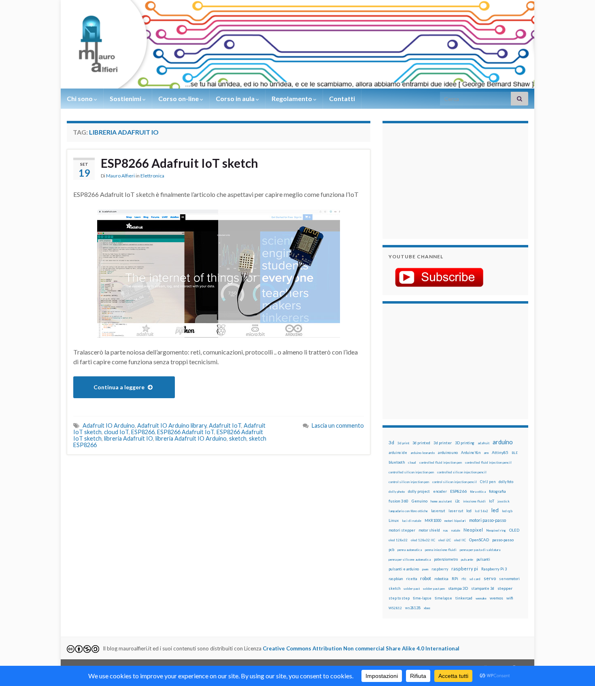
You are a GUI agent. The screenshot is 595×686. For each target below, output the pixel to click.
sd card (475, 579)
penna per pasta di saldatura (480, 550)
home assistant (441, 501)
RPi (455, 578)
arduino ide (398, 453)
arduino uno (448, 452)
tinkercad (463, 598)
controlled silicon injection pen (411, 472)
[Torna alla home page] (297, 44)
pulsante (467, 559)
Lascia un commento (338, 425)
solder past (412, 589)
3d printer (443, 443)
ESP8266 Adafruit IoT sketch (179, 163)
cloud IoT (116, 431)
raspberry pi (464, 568)
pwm (425, 569)
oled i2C (444, 540)
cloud (412, 462)
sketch (237, 438)
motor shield (429, 530)
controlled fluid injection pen (440, 462)
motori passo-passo (487, 520)
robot (425, 578)
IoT (491, 501)
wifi (509, 597)
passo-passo (503, 539)
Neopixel (473, 529)
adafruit (483, 443)
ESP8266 (143, 431)
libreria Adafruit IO (128, 438)
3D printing (464, 443)
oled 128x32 (398, 540)
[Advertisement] (439, 179)
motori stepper (402, 530)
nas (445, 530)
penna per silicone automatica (410, 559)
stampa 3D (458, 588)
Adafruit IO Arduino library (171, 425)
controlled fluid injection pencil (488, 462)
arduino (503, 442)
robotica (441, 578)
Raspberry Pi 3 (494, 569)
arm (486, 453)
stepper (504, 588)
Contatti (342, 98)
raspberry (439, 569)
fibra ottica (478, 492)
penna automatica (409, 550)
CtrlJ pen (487, 482)
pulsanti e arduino (404, 569)
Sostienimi (126, 98)
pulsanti (483, 559)
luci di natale (411, 521)
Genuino (419, 500)
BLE (515, 453)
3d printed (421, 443)
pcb (391, 549)
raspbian (396, 578)
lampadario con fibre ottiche (408, 511)
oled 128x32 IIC (423, 540)
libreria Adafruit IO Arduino (191, 438)
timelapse (443, 598)
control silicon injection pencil (454, 482)
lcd (469, 510)
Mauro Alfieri (120, 176)
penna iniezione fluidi (441, 550)
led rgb (507, 511)
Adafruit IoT (225, 425)
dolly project (419, 491)
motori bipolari (455, 521)
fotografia (497, 491)
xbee (427, 608)
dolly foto (506, 481)
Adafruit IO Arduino (109, 425)
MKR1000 (433, 520)
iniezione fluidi (474, 501)
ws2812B (413, 608)
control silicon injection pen (409, 482)
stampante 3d (482, 588)
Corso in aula (236, 98)
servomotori (509, 578)
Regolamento (292, 98)
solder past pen (434, 589)
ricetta (411, 579)
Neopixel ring (496, 530)
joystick (503, 501)
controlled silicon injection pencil (462, 472)
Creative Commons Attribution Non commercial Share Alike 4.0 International (361, 648)
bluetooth (397, 462)
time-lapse (422, 598)
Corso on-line (179, 98)
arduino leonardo (422, 453)
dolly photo (397, 492)
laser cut (455, 511)
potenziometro (446, 559)
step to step (399, 598)
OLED (514, 530)
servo (490, 578)
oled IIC (460, 540)
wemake (481, 598)
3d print (403, 443)
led (495, 510)
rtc (463, 578)
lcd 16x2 (481, 511)
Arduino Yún (470, 452)
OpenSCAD (479, 539)
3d (391, 442)
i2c (457, 501)
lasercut (438, 511)
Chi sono (80, 98)
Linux (394, 520)
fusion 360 (398, 500)
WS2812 (395, 608)
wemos (496, 597)
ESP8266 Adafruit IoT (185, 431)
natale (455, 530)
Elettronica (152, 176)
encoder (440, 491)
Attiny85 (500, 452)
